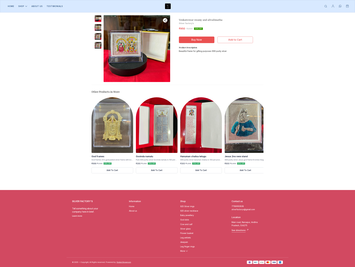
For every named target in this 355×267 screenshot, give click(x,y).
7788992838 (238, 206)
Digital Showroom (124, 262)
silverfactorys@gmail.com (243, 209)
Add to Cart (235, 39)
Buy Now (196, 39)
